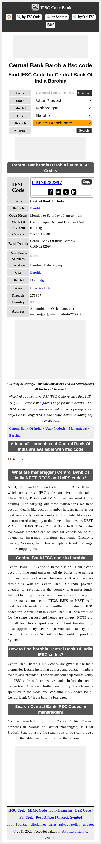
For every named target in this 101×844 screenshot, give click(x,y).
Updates (46, 403)
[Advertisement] (50, 46)
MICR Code (37, 810)
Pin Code (26, 817)
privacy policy (69, 824)
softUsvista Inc (76, 831)
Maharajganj (39, 280)
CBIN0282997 (47, 182)
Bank (20, 93)
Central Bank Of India (25, 428)
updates (88, 824)
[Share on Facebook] (50, 192)
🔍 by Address (56, 17)
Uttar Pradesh (40, 288)
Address (20, 131)
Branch (20, 123)
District (20, 108)
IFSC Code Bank (55, 7)
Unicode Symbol (69, 817)
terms (53, 824)
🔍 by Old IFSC (83, 17)
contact (23, 824)
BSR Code (83, 810)
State (20, 101)
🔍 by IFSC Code (29, 17)
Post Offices (45, 817)
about (11, 824)
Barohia (36, 208)
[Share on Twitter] (66, 192)
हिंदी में (50, 25)
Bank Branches (61, 810)
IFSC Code (16, 810)
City (20, 116)
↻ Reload (84, 93)
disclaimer (38, 824)
